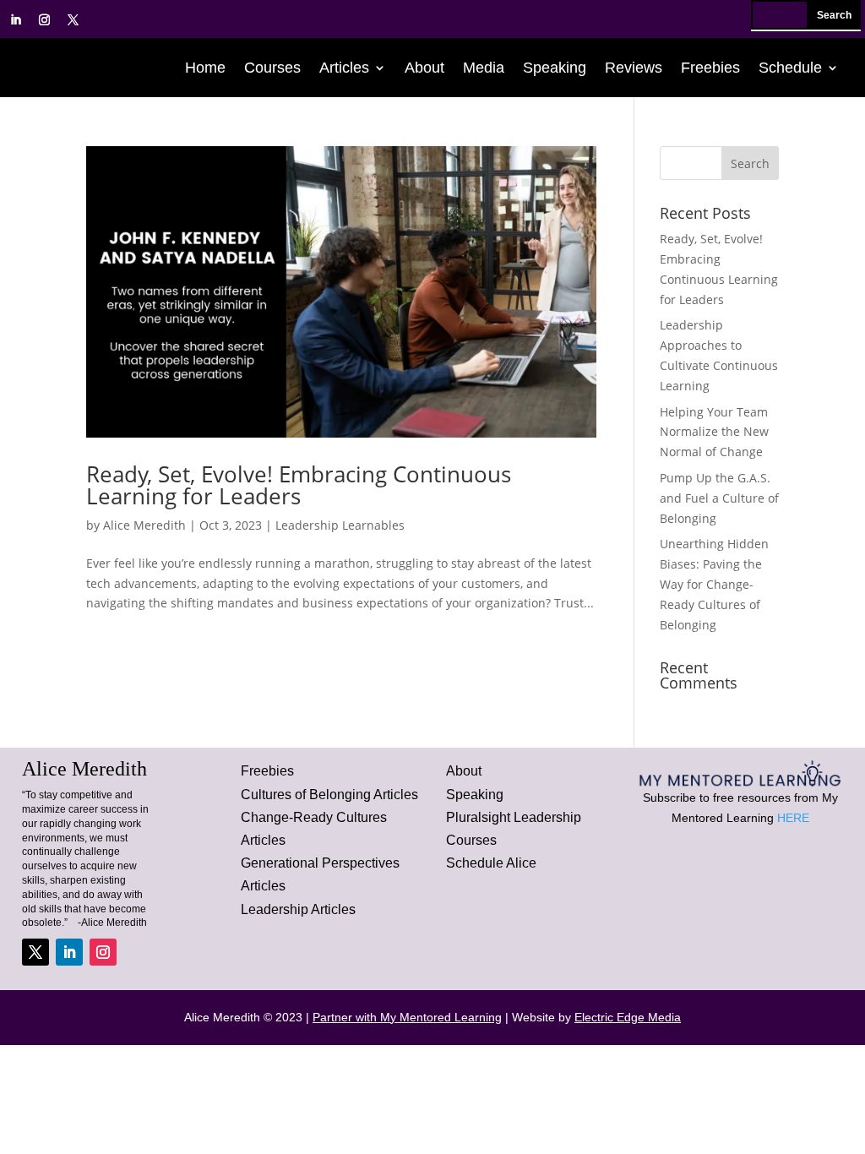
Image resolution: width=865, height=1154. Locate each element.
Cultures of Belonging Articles (329, 794)
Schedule (790, 69)
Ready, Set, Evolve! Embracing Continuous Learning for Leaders (298, 485)
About (424, 69)
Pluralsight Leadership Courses (513, 828)
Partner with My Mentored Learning (407, 1017)
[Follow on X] (73, 20)
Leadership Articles (298, 909)
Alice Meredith (144, 525)
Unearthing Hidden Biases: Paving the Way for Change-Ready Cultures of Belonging (714, 584)
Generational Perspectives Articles (320, 874)
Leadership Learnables (340, 525)
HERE (793, 818)
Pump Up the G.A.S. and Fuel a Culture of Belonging (719, 498)
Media (483, 69)
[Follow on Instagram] (44, 20)
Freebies (710, 69)
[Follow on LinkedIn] (15, 20)
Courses (272, 69)
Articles (344, 69)
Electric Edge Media (627, 1017)
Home (205, 69)
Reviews (633, 69)
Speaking (554, 69)
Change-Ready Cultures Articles (314, 828)
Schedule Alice (491, 863)
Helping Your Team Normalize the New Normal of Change (714, 432)
